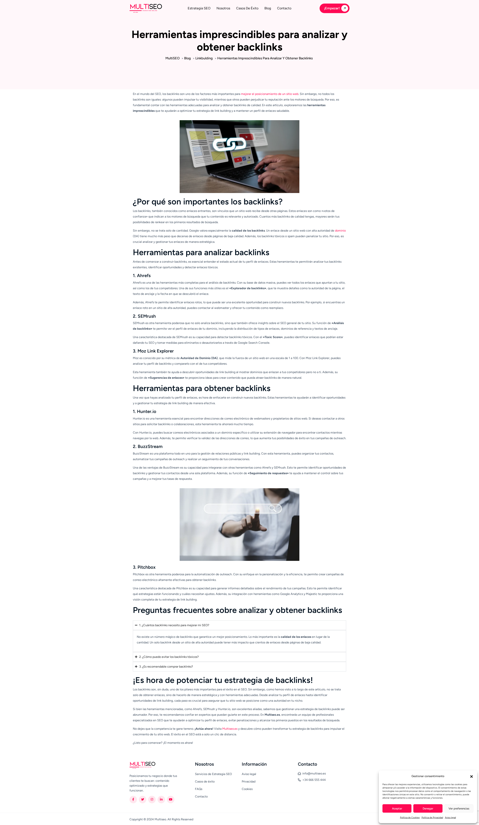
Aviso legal (450, 817)
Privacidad (248, 781)
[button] (471, 776)
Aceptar (397, 808)
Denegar (428, 808)
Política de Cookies (410, 817)
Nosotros (223, 8)
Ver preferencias (459, 808)
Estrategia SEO (199, 8)
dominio (340, 230)
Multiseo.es (229, 728)
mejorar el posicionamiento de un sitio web (269, 94)
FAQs (198, 789)
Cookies (247, 789)
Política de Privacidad (432, 817)
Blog (267, 8)
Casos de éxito (247, 8)
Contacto (284, 8)
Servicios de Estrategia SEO (213, 774)
